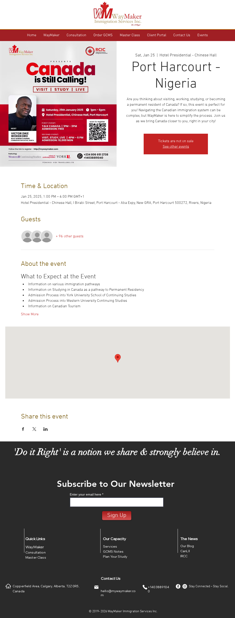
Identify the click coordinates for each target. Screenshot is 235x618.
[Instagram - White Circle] (184, 586)
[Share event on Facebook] (23, 429)
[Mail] (96, 587)
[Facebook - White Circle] (178, 586)
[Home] (8, 586)
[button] (51, 35)
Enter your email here (85, 494)
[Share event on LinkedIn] (45, 429)
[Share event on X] (34, 429)
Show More (30, 314)
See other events (176, 146)
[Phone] (145, 587)
